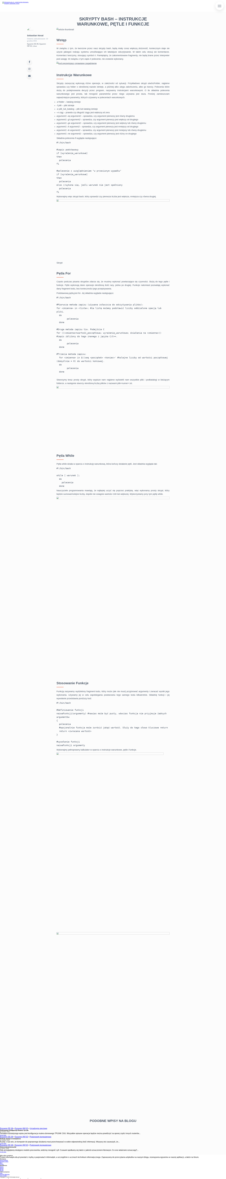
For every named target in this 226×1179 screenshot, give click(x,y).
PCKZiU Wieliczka (5, 1174)
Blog (8, 597)
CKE (1, 1173)
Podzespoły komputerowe (40, 1137)
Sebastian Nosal (35, 35)
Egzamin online (12, 588)
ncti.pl (43, 1178)
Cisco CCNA (3, 1175)
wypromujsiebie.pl (15, 1178)
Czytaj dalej (3, 1135)
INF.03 (2, 1168)
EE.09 (1, 1170)
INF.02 (2, 1166)
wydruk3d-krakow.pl (34, 1178)
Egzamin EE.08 (32, 44)
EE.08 (1, 1169)
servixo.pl (24, 1178)
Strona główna (11, 576)
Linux (35, 46)
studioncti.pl (4, 1178)
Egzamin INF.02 (21, 1128)
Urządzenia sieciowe (38, 1128)
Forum (10, 605)
